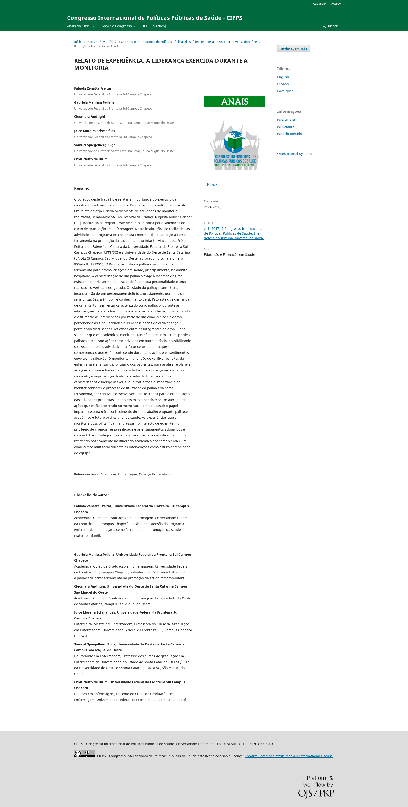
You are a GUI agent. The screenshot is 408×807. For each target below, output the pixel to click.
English (283, 77)
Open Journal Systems (294, 153)
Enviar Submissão (293, 49)
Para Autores (286, 126)
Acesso (336, 3)
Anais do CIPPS (79, 26)
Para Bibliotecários (290, 134)
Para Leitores (286, 119)
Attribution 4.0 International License (289, 756)
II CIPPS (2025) (155, 26)
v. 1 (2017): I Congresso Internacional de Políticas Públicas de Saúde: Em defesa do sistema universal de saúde (180, 41)
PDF (214, 184)
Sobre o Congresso (117, 26)
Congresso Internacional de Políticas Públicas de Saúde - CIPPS (154, 17)
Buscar (332, 26)
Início (78, 41)
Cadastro (319, 3)
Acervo (92, 41)
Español (283, 84)
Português (285, 91)
